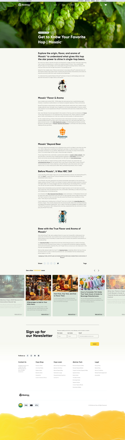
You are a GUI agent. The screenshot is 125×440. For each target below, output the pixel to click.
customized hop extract (44, 162)
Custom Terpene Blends (78, 384)
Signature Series (76, 372)
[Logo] (24, 6)
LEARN (63, 5)
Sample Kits (38, 375)
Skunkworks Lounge (58, 372)
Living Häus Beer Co (79, 201)
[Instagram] (31, 355)
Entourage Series (76, 380)
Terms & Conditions (99, 370)
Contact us (41, 256)
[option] (65, 295)
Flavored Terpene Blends (78, 367)
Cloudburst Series (76, 377)
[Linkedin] (38, 355)
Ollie (49, 193)
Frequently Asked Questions (60, 375)
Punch (85, 113)
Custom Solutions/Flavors (41, 377)
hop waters (73, 156)
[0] (105, 5)
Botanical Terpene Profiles (78, 365)
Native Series (75, 375)
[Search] (101, 5)
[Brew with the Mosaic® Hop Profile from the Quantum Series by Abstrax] (62, 92)
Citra (44, 176)
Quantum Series (63, 250)
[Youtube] (35, 355)
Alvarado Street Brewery (56, 193)
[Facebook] (27, 355)
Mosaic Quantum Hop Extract (61, 123)
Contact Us (20, 371)
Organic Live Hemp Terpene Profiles (80, 370)
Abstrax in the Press (58, 367)
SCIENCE (72, 5)
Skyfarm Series (39, 370)
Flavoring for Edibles (77, 387)
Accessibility (97, 375)
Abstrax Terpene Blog (58, 370)
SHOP (55, 5)
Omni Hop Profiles (44, 242)
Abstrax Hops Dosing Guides (60, 365)
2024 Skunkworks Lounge (59, 122)
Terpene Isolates (76, 382)
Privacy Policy (97, 365)
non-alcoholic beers (76, 158)
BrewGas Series (39, 372)
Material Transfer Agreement (101, 372)
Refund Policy (97, 367)
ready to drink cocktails (76, 155)
